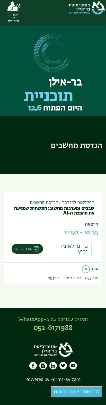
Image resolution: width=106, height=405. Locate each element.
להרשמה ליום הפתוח (76, 391)
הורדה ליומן (23, 249)
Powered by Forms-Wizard (53, 380)
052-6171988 (53, 328)
